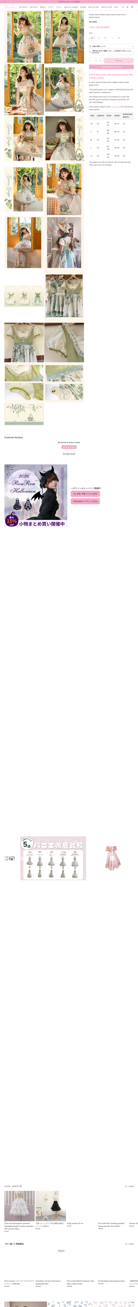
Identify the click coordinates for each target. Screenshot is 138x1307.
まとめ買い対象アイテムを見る (85, 494)
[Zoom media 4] (64, 89)
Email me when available (111, 67)
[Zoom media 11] (24, 295)
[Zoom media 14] (64, 342)
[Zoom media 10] (64, 242)
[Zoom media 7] (24, 189)
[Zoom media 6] (64, 139)
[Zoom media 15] (24, 382)
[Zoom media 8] (64, 189)
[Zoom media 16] (64, 382)
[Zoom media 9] (24, 242)
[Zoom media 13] (24, 342)
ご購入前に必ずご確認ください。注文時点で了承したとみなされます (111, 52)
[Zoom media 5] (24, 139)
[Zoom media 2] (64, 37)
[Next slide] (131, 1211)
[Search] (123, 7)
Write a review (69, 447)
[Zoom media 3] (24, 89)
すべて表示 (129, 1186)
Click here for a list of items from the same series (111, 76)
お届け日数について (99, 46)
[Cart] (132, 7)
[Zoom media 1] (24, 37)
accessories (115, 107)
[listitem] (116, 7)
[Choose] (31, 1218)
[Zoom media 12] (64, 295)
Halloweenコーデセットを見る (85, 501)
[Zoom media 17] (24, 414)
